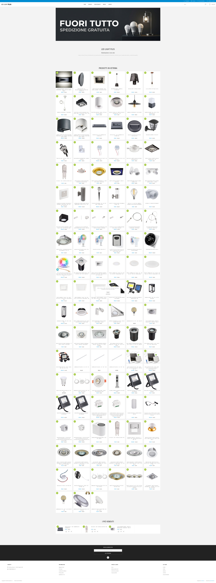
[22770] (117, 128)
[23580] (152, 128)
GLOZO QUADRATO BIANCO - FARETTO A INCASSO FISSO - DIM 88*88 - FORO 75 (124, 527)
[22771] (134, 128)
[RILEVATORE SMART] (134, 407)
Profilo (164, 567)
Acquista (61, 84)
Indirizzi (164, 570)
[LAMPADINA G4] (134, 314)
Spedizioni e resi (62, 574)
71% (83, 526)
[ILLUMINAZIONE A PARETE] (152, 291)
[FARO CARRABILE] (117, 337)
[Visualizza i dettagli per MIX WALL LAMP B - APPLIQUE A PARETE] (134, 82)
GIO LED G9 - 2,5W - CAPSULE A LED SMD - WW (99, 526)
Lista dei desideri (166, 574)
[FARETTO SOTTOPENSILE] (117, 314)
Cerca (205, 4)
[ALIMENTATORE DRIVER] (64, 479)
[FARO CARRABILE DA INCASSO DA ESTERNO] (81, 267)
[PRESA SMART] (64, 431)
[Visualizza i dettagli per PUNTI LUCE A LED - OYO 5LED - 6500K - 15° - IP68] (64, 151)
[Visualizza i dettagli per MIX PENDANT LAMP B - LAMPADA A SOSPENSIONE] (117, 82)
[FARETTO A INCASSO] (152, 314)
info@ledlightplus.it (12, 569)
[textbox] (193, 4)
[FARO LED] (152, 383)
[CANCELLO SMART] (152, 407)
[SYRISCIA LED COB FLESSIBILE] (81, 479)
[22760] (99, 128)
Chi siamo (60, 569)
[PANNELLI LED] (81, 383)
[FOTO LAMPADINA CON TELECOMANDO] (81, 243)
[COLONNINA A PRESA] (117, 383)
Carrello (164, 572)
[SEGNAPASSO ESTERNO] (134, 431)
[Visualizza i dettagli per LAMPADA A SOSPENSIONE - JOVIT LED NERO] (134, 105)
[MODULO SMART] (99, 407)
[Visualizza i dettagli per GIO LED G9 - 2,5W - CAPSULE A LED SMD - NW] (117, 431)
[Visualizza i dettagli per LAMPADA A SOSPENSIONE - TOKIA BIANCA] (64, 105)
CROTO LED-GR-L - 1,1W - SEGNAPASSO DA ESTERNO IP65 (72, 527)
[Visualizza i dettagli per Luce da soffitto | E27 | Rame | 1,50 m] (152, 82)
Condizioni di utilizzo (62, 570)
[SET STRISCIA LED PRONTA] (64, 267)
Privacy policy (61, 572)
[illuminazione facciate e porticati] (99, 431)
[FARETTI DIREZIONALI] (134, 174)
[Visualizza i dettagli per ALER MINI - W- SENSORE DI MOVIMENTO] (152, 197)
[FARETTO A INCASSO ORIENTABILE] (99, 267)
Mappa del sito (61, 567)
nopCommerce (212, 580)
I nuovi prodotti (114, 572)
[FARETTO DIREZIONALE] (99, 314)
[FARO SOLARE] (134, 291)
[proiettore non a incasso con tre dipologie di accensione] (99, 105)
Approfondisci (108, 294)
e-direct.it (202, 580)
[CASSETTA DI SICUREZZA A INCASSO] (117, 243)
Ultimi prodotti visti (114, 569)
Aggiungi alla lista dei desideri (67, 85)
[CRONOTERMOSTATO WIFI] (152, 243)
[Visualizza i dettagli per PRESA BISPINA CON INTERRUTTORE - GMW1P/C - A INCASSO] (81, 151)
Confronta (70, 85)
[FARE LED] (134, 383)
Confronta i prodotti (115, 570)
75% (57, 526)
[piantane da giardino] (64, 314)
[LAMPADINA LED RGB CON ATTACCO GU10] (134, 243)
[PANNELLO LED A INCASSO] (117, 267)
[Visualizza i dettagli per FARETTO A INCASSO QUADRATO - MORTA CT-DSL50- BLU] (117, 174)
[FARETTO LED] (64, 383)
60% (110, 526)
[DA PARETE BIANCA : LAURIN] (152, 174)
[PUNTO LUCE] (152, 456)
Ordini (164, 569)
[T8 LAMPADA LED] (81, 360)
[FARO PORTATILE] (64, 360)
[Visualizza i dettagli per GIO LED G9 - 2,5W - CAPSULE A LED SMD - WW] (64, 174)
